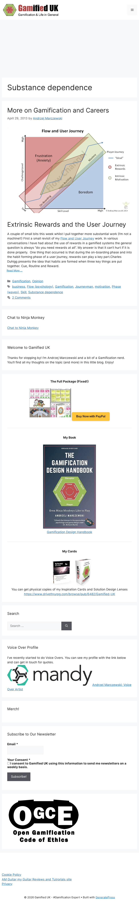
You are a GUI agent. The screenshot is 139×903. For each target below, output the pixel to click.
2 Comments (21, 297)
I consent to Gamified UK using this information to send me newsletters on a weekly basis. (66, 765)
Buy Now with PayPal (90, 416)
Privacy (7, 884)
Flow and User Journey (77, 238)
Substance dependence (45, 292)
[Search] (66, 626)
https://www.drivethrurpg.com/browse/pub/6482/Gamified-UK (69, 594)
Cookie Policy (11, 874)
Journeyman (84, 286)
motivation (102, 286)
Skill (23, 292)
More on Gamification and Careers (58, 110)
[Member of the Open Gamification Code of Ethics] (43, 841)
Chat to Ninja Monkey (23, 328)
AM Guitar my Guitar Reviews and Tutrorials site (37, 879)
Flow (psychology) (40, 286)
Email (12, 744)
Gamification (21, 281)
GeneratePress (105, 897)
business (18, 286)
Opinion (37, 281)
